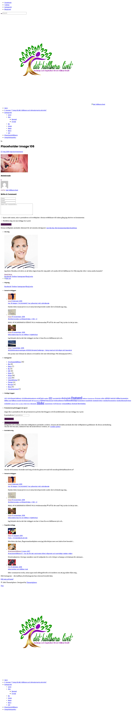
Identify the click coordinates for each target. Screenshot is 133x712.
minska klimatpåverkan (124, 400)
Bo (9, 124)
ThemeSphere (32, 582)
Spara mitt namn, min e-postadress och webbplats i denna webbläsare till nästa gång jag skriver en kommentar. (44, 217)
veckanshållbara (67, 403)
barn (42, 398)
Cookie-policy (55, 426)
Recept (14, 119)
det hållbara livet (12, 190)
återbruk (74, 403)
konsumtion (81, 400)
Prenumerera (9, 419)
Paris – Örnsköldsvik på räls (17, 538)
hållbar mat (7, 400)
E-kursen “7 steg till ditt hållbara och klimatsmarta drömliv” (25, 110)
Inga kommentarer (16, 152)
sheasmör (33, 403)
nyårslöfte (7, 403)
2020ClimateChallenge (14, 398)
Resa (9, 128)
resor (25, 403)
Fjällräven (85, 398)
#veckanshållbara (11, 135)
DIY (9, 133)
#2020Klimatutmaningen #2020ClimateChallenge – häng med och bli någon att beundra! (40, 350)
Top (2, 586)
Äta (9, 117)
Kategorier (8, 113)
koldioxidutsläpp (70, 401)
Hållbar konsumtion (122, 398)
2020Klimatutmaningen (29, 398)
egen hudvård (57, 398)
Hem (6, 108)
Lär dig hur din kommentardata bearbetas (61, 228)
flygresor (98, 398)
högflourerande (26, 400)
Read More (8, 274)
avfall (38, 398)
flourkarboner (91, 398)
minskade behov (98, 400)
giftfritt (107, 398)
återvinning (81, 403)
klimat (43, 401)
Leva (9, 115)
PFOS (16, 403)
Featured (76, 398)
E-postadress (9, 415)
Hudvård (113, 398)
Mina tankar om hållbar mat (18, 569)
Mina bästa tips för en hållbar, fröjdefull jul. (23, 335)
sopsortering (49, 403)
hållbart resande (16, 400)
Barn (9, 131)
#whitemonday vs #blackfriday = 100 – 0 (22, 319)
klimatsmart (50, 400)
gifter (102, 398)
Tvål (54, 403)
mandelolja (88, 400)
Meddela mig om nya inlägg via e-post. (17, 221)
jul (32, 400)
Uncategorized (13, 389)
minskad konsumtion (109, 400)
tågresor (58, 403)
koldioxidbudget (59, 400)
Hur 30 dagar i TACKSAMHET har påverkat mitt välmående (28, 303)
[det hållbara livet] (53, 104)
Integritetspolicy (10, 137)
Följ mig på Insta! (7, 579)
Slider (40, 403)
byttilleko (46, 398)
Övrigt (14, 122)
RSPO (28, 403)
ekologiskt (66, 398)
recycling (21, 403)
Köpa (10, 126)
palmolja (13, 403)
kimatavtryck (37, 400)
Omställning (12, 380)
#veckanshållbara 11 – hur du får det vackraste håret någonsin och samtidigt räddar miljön (40, 554)
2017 (5, 398)
